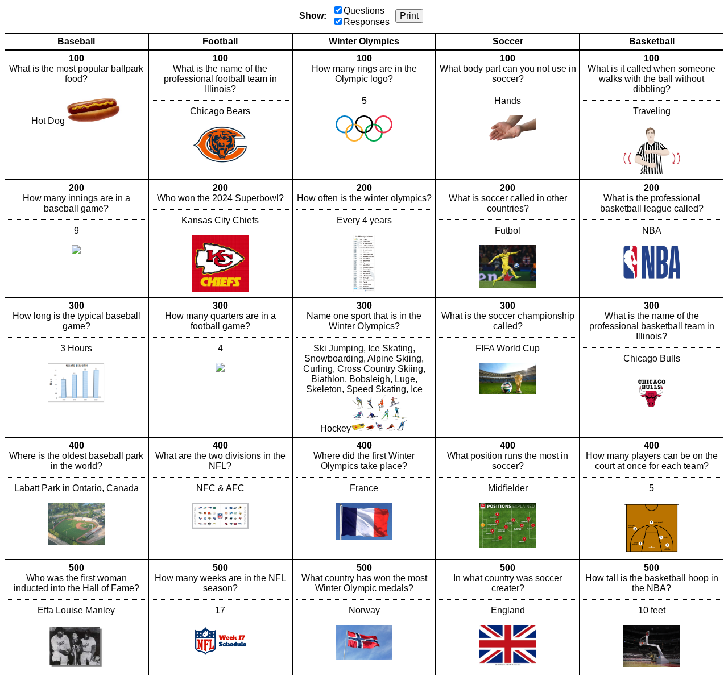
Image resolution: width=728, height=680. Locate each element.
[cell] (76, 115)
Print (409, 15)
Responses (367, 22)
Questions (364, 10)
